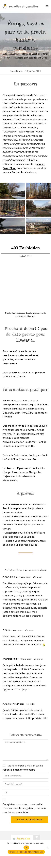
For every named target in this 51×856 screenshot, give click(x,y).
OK (26, 847)
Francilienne (16, 71)
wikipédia (32, 160)
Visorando (31, 316)
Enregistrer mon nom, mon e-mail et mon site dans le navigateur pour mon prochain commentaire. (24, 808)
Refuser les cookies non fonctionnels (26, 852)
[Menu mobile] (47, 6)
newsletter (9, 363)
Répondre (37, 577)
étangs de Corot (11, 111)
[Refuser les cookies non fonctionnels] (47, 847)
